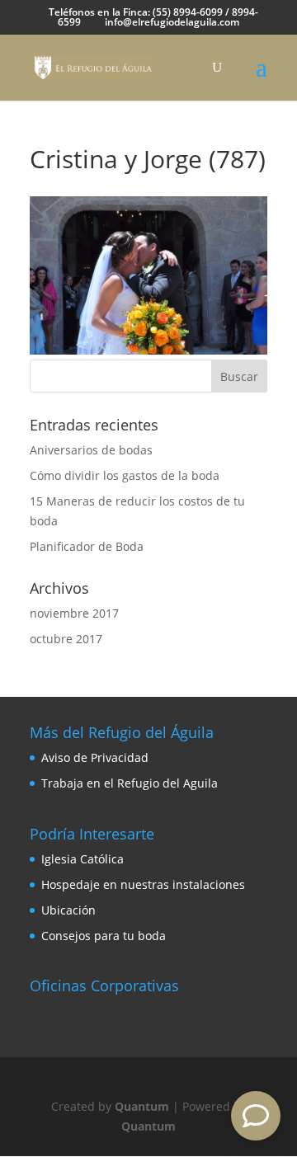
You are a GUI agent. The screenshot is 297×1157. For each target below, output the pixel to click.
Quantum (142, 1106)
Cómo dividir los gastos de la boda (124, 475)
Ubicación (68, 910)
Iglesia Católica (82, 859)
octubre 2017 (66, 639)
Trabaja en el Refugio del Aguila (129, 783)
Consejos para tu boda (103, 935)
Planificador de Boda (87, 546)
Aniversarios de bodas (91, 450)
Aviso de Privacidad (94, 757)
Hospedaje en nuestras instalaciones (143, 884)
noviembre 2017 (74, 613)
